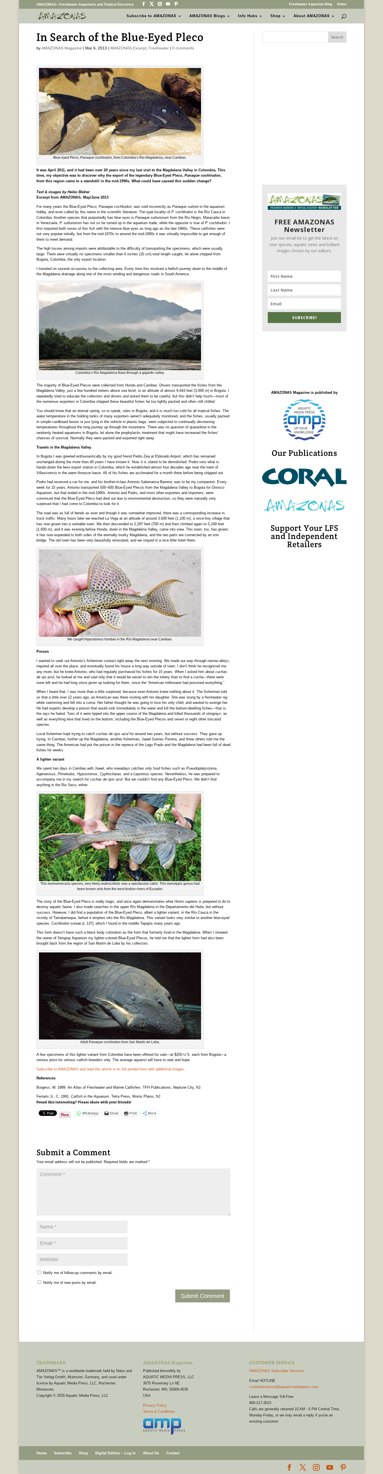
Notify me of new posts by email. (70, 1282)
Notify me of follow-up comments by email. (78, 1273)
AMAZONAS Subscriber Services (276, 1371)
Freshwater (159, 48)
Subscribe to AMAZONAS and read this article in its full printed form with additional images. (110, 1069)
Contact (172, 1453)
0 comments (183, 48)
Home (342, 4)
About (312, 16)
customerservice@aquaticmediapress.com (284, 1387)
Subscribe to (151, 16)
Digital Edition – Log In (115, 1453)
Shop (275, 16)
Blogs (207, 16)
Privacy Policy (155, 1405)
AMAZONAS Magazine (61, 48)
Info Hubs (247, 16)
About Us (151, 1453)
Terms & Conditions (159, 1411)
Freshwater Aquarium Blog (310, 4)
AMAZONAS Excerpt (128, 48)
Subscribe (62, 1453)
